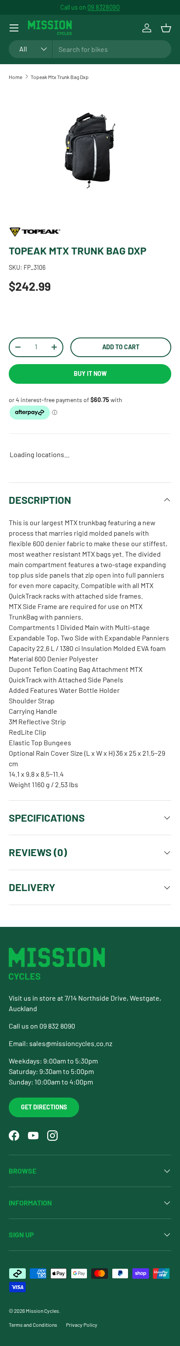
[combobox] (90, 49)
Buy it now (90, 373)
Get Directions (44, 1107)
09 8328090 (103, 7)
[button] (166, 28)
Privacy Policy (81, 1325)
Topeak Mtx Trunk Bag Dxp (60, 76)
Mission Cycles (42, 1311)
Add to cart (120, 347)
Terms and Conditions (33, 1325)
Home (15, 76)
